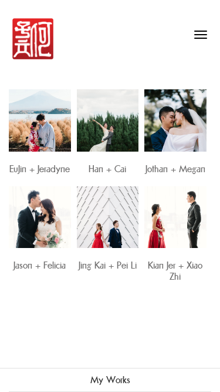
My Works (110, 380)
